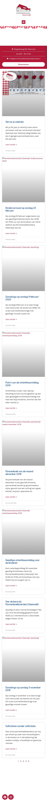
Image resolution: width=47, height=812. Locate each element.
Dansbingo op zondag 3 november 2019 (23, 689)
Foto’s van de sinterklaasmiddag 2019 (22, 384)
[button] (23, 22)
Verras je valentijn (14, 121)
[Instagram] (11, 797)
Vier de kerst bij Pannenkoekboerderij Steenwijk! (22, 603)
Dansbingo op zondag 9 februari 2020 (22, 298)
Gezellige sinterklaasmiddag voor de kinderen (22, 561)
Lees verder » (11, 144)
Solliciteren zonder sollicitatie (20, 726)
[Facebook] (5, 797)
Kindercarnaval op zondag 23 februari (20, 209)
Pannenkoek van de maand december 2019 (19, 472)
